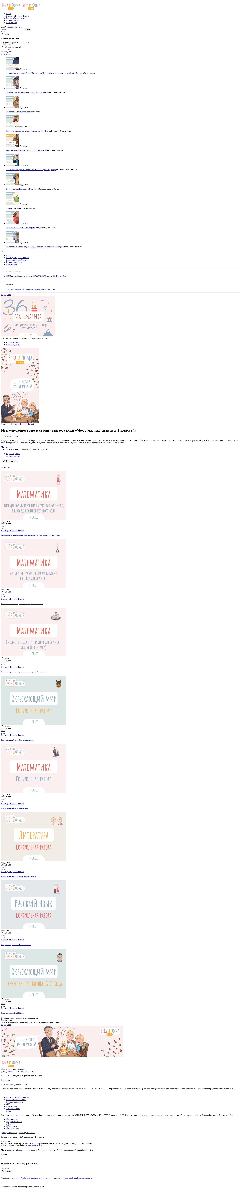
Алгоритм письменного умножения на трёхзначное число (22, 604)
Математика (17, 289)
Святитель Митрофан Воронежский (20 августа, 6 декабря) (31, 170)
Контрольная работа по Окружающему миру (17, 740)
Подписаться (6, 1020)
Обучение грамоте (27, 289)
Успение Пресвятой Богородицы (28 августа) (25, 92)
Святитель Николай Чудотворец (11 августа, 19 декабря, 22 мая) (33, 247)
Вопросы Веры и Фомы (16, 18)
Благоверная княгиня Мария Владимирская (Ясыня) (28, 131)
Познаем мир (11, 23)
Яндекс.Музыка (13, 342)
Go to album (6, 54)
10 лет (8, 14)
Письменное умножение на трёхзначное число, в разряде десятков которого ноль (31, 535)
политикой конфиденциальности (78, 1178)
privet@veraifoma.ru (9, 1071)
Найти (28, 29)
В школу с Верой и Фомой (17, 16)
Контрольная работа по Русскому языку (16, 945)
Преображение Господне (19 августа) (22, 189)
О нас (8, 1111)
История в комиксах (14, 20)
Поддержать (12, 27)
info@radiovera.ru (35, 1146)
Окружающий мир (40, 289)
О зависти (10, 208)
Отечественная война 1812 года (12, 1013)
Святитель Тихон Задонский (18, 112)
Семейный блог (13, 1109)
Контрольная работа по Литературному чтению (18, 876)
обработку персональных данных (34, 1178)
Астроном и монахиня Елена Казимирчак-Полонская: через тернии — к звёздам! (41, 73)
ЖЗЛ (8, 1104)
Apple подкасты (13, 344)
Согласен (5, 1187)
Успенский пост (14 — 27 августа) (20, 227)
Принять (4, 1154)
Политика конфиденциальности (14, 1085)
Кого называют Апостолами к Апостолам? (24, 150)
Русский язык (50, 289)
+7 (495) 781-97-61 (26, 1071)
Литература (9, 289)
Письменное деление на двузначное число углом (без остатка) (23, 672)
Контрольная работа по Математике (14, 808)
